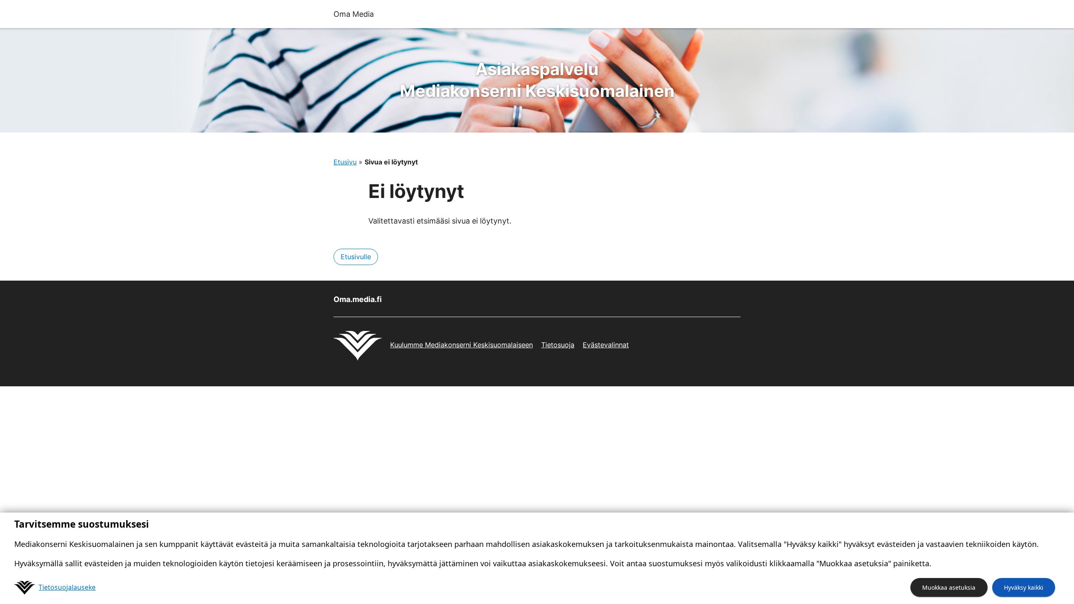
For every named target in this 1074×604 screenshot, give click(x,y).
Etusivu (345, 162)
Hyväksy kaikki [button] (1023, 587)
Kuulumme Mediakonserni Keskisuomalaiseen (461, 345)
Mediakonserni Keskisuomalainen (537, 80)
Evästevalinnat (606, 345)
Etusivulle (356, 257)
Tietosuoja (557, 345)
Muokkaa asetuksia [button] (948, 587)
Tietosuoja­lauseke (67, 587)
